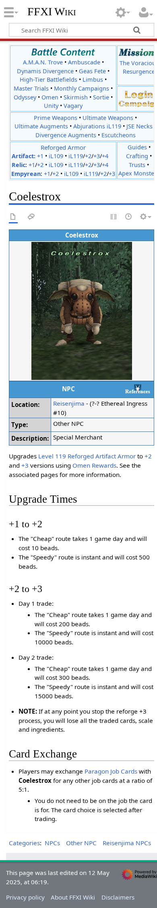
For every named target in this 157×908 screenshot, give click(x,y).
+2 (88, 156)
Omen (49, 97)
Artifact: (23, 156)
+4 (105, 156)
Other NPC (81, 843)
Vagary (73, 105)
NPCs (52, 843)
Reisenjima (69, 403)
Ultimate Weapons (108, 118)
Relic (18, 165)
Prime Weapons (55, 118)
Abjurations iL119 (97, 126)
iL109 (56, 156)
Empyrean (26, 173)
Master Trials (31, 88)
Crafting (137, 156)
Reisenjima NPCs (127, 843)
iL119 (75, 156)
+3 (96, 156)
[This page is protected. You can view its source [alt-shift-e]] (113, 217)
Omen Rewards (94, 465)
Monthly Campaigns (81, 88)
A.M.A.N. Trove (43, 62)
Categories (24, 843)
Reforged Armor (63, 147)
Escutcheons (118, 135)
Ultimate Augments (41, 126)
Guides (137, 147)
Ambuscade (84, 62)
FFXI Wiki (51, 11)
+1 (40, 156)
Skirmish (76, 97)
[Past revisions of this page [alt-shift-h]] (128, 217)
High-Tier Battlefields (48, 79)
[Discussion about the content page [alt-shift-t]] (31, 217)
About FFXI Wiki (73, 897)
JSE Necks (139, 126)
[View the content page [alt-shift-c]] (13, 217)
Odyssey (25, 97)
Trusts (137, 165)
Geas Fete (92, 71)
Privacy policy (25, 897)
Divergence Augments (65, 135)
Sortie (101, 97)
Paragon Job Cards (111, 771)
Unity (51, 105)
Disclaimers (117, 897)
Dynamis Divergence (45, 71)
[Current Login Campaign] (139, 94)
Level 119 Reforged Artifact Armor (87, 456)
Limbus (93, 79)
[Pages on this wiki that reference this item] (137, 389)
